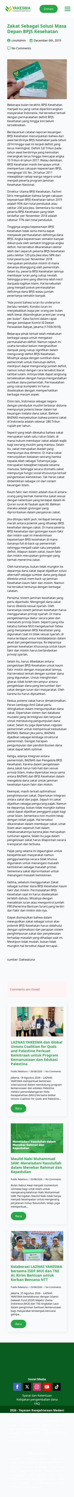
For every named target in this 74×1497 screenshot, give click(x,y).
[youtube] (47, 1387)
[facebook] (17, 1387)
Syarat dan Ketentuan (37, 1395)
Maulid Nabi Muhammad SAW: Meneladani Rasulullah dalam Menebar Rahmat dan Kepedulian (36, 1165)
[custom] (57, 1387)
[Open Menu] (67, 9)
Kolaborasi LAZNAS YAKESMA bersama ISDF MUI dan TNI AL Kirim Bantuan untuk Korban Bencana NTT (36, 1273)
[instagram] (37, 1387)
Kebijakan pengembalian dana (37, 1399)
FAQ (37, 1404)
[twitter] (27, 1387)
